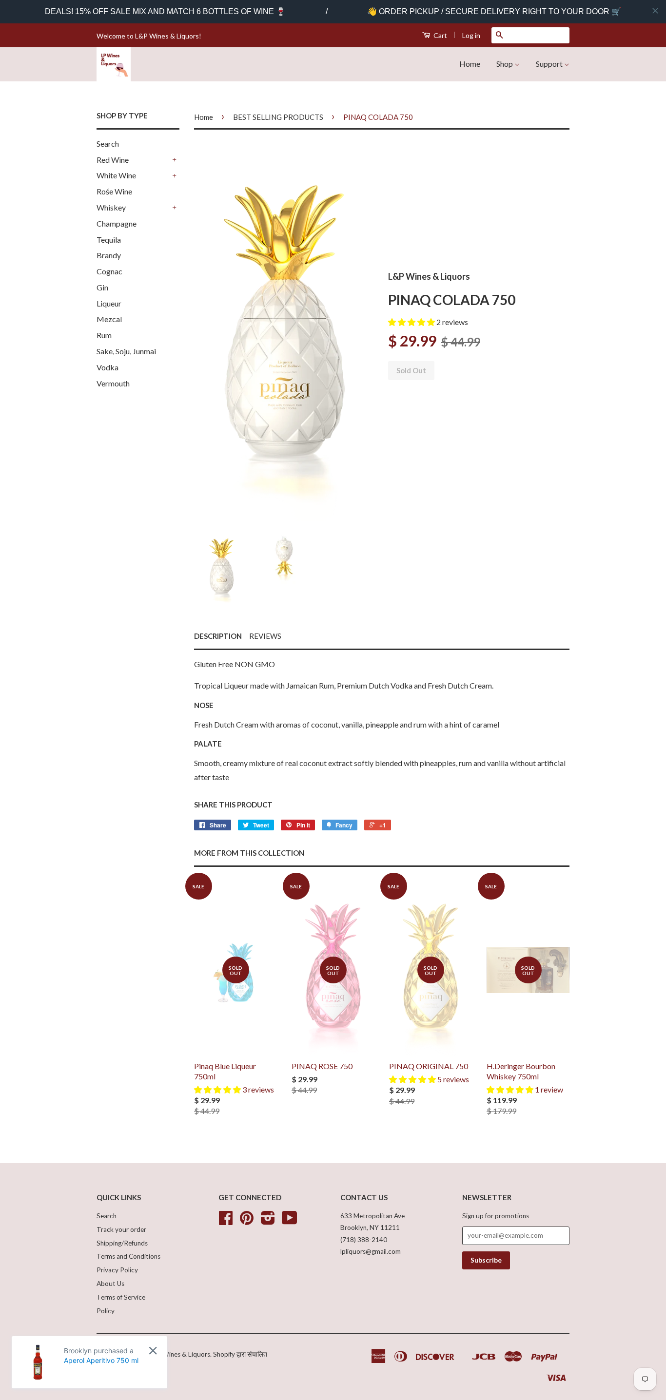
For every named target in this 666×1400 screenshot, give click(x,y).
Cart (439, 35)
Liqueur (109, 303)
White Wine (116, 175)
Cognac (109, 271)
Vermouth (113, 383)
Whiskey (111, 207)
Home (469, 63)
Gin (102, 287)
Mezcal (109, 319)
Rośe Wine (114, 191)
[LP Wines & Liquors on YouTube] (289, 1221)
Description (218, 636)
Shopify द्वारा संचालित (240, 1354)
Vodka (107, 367)
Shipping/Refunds (122, 1243)
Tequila (109, 239)
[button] (412, 321)
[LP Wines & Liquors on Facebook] (225, 1221)
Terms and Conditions (128, 1256)
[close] (655, 10)
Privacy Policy (117, 1270)
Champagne (117, 223)
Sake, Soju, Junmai (126, 351)
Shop (505, 63)
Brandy (109, 255)
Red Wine (113, 159)
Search (108, 143)
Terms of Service (121, 1297)
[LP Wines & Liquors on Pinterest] (246, 1221)
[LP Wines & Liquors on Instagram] (267, 1221)
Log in (471, 35)
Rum (104, 335)
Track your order (121, 1229)
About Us (110, 1283)
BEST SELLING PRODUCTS (278, 117)
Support (550, 63)
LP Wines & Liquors (181, 1354)
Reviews (265, 636)
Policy (106, 1311)
